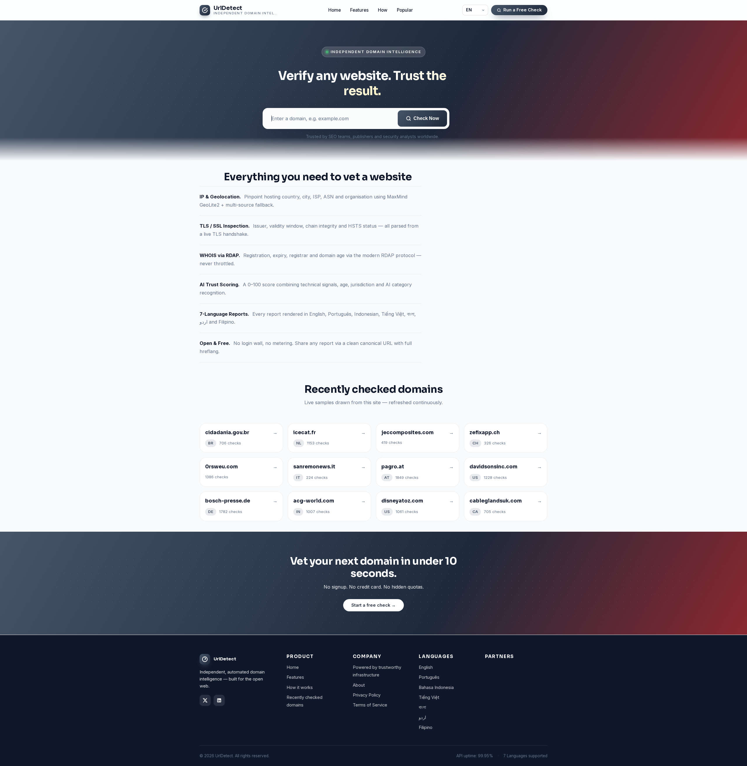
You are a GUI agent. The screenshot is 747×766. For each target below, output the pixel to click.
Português (429, 677)
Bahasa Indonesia (436, 687)
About (359, 685)
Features (359, 10)
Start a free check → (373, 605)
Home (334, 10)
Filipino (425, 727)
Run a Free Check (522, 10)
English (426, 667)
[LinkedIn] (219, 700)
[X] (205, 700)
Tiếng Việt (429, 697)
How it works (300, 687)
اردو (422, 717)
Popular (405, 10)
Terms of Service (370, 705)
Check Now (426, 118)
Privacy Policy (367, 695)
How (383, 10)
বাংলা (422, 707)
